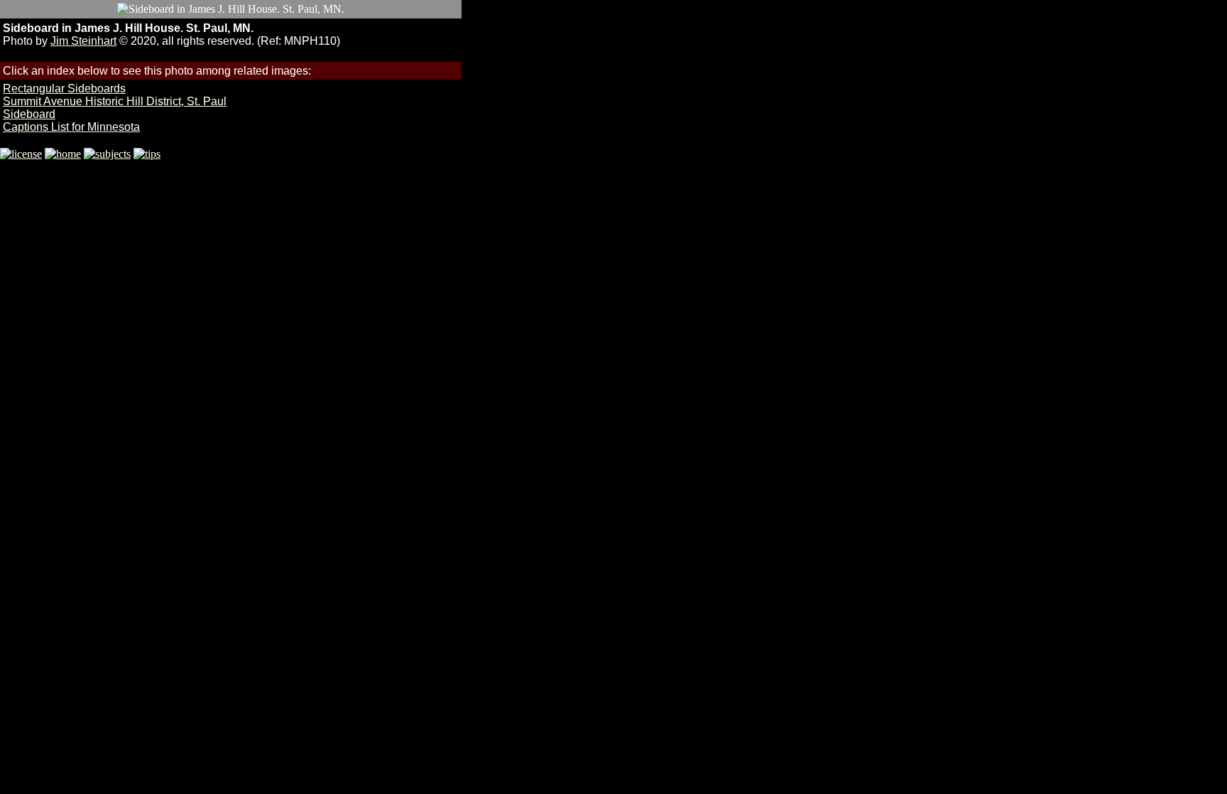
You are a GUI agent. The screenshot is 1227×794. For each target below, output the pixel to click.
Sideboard (29, 114)
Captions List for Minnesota (71, 127)
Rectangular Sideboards (64, 88)
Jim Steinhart (83, 41)
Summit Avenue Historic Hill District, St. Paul (115, 101)
